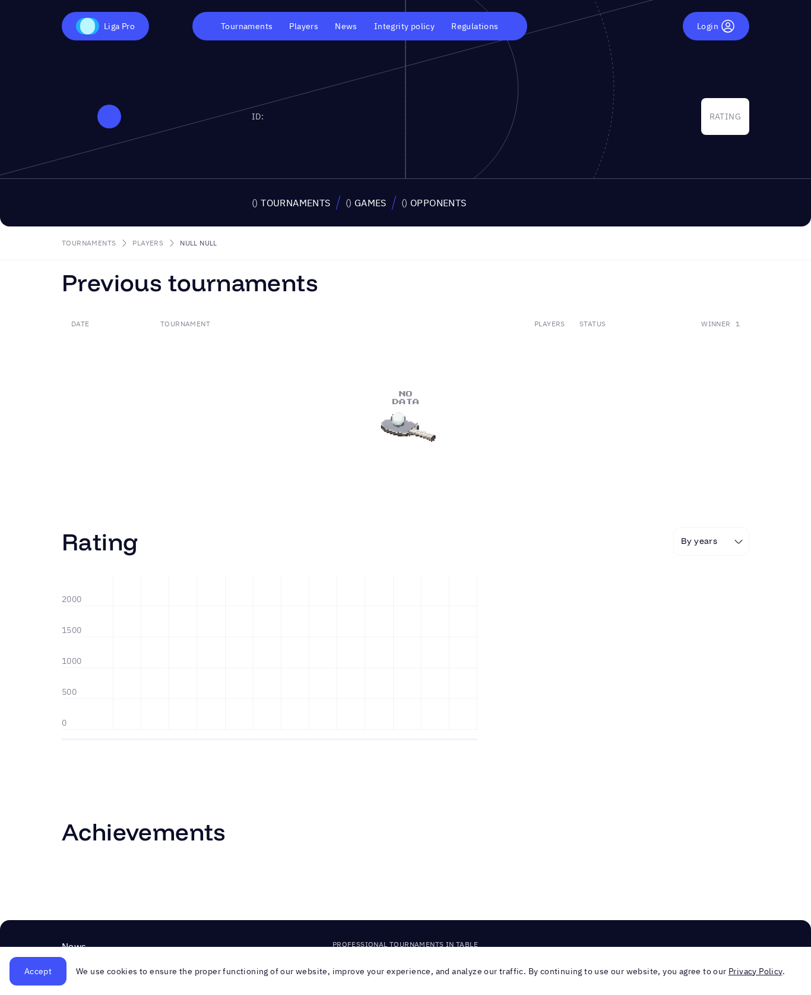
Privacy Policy (755, 971)
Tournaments (247, 26)
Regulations (474, 26)
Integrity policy (404, 26)
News (346, 26)
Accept (38, 971)
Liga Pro (119, 26)
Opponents (434, 203)
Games (366, 203)
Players (303, 26)
